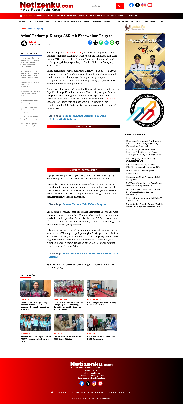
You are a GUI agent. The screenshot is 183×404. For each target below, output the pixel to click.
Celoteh (111, 16)
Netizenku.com (73, 52)
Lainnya (132, 16)
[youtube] (150, 7)
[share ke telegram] (107, 44)
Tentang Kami (78, 392)
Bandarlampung (35, 28)
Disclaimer (97, 392)
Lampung (39, 16)
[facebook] (132, 7)
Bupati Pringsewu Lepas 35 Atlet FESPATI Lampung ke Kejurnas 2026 (143, 165)
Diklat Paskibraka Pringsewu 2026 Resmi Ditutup (142, 171)
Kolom (122, 16)
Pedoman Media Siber (119, 392)
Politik (61, 16)
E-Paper (28, 16)
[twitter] (138, 7)
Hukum (51, 16)
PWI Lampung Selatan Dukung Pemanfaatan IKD (140, 159)
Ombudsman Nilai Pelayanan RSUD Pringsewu (143, 178)
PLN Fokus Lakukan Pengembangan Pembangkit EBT (132, 21)
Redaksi (32, 42)
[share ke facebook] (90, 44)
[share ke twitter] (96, 44)
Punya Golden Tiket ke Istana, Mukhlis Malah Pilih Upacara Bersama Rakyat (144, 205)
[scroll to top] (175, 400)
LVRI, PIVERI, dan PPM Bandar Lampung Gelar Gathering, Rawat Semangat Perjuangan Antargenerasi (144, 152)
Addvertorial (97, 16)
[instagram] (144, 7)
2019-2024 (111, 98)
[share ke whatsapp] (101, 44)
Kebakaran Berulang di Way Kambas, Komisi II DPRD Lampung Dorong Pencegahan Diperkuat (143, 143)
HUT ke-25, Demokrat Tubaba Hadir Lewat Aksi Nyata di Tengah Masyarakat (143, 191)
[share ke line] (112, 44)
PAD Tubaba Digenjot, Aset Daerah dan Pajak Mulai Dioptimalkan (144, 184)
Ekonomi (72, 16)
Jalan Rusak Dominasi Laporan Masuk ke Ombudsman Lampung (75, 21)
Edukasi (83, 16)
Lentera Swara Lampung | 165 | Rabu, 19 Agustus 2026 (144, 199)
